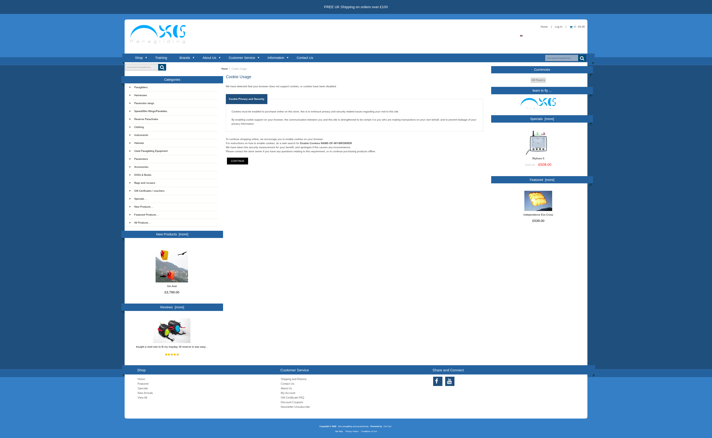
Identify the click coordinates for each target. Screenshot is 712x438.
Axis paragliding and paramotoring (353, 426)
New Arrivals (145, 392)
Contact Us (305, 58)
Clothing (139, 127)
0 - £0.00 (579, 26)
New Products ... (144, 206)
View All (142, 397)
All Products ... (142, 222)
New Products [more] (172, 234)
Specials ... (140, 198)
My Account (288, 392)
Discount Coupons (292, 402)
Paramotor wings (144, 103)
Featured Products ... (146, 214)
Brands (184, 58)
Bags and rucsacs (144, 182)
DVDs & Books (142, 175)
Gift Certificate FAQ (292, 397)
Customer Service (242, 58)
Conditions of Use (369, 431)
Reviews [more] (172, 307)
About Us (209, 58)
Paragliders (141, 87)
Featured (143, 383)
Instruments (141, 135)
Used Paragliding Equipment (151, 151)
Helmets (139, 143)
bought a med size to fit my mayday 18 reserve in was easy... (172, 346)
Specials (143, 388)
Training (161, 58)
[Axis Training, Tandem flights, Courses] (538, 110)
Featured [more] (542, 180)
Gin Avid (172, 286)
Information (276, 58)
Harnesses (140, 95)
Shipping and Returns (294, 379)
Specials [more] (542, 119)
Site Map (339, 431)
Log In (558, 26)
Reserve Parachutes (146, 119)
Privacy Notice (352, 431)
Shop (139, 58)
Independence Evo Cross (538, 214)
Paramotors (141, 159)
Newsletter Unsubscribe (295, 406)
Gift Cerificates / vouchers (149, 190)
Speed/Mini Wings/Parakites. (151, 111)
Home (544, 26)
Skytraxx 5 (538, 158)
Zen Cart (387, 426)
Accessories (141, 167)
